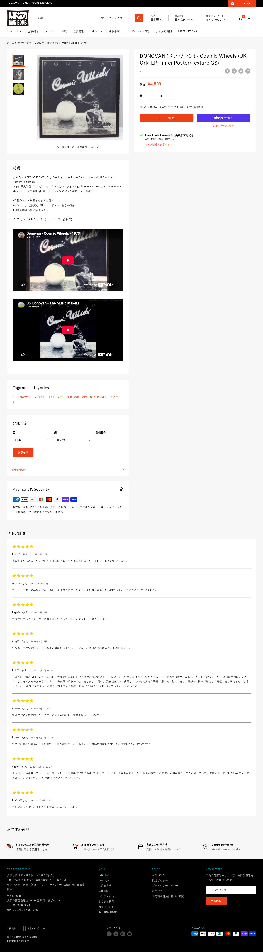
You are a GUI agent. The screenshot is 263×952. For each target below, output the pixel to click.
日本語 (12, 928)
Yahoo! (94, 31)
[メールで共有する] (247, 71)
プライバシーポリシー (165, 885)
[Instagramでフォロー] (122, 933)
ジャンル (12, 31)
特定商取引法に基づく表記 (168, 896)
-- (140, 71)
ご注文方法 (105, 885)
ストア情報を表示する (157, 144)
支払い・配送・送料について (163, 849)
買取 (64, 31)
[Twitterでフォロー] (115, 933)
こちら (43, 849)
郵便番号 (101, 432)
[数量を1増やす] (171, 95)
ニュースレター (244, 3)
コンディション (107, 896)
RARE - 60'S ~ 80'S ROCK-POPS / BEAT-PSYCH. (78, 397)
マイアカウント (216, 19)
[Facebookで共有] (227, 71)
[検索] (139, 18)
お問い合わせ (106, 906)
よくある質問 (164, 31)
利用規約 (157, 891)
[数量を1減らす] (152, 95)
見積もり (23, 452)
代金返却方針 (19, 469)
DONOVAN (24, 397)
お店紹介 (33, 31)
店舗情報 (103, 875)
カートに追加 (166, 118)
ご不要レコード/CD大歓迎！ (98, 849)
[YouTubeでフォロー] (129, 933)
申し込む (216, 900)
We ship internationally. (226, 849)
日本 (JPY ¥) (33, 928)
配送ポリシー (160, 880)
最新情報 (78, 31)
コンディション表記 (138, 31)
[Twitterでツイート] (240, 71)
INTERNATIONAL (188, 31)
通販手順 (114, 31)
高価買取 (103, 891)
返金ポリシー (160, 875)
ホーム (10, 43)
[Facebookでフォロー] (109, 933)
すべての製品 (24, 43)
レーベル (50, 31)
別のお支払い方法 (223, 126)
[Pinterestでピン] (234, 71)
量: (141, 95)
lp (35, 397)
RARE (42, 397)
